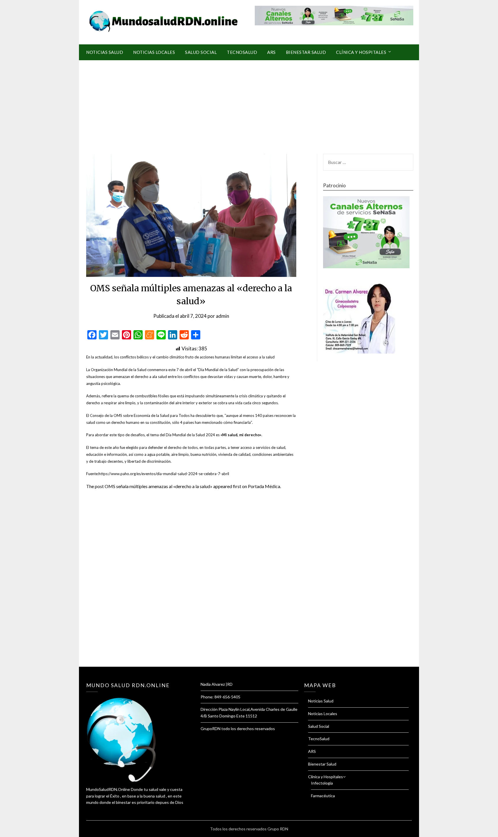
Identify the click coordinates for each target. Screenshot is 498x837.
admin (222, 316)
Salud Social (201, 52)
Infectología (322, 783)
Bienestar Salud (306, 52)
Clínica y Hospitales (361, 52)
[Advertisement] (249, 103)
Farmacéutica (323, 795)
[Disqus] (191, 585)
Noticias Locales (154, 52)
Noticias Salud (104, 52)
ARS (271, 52)
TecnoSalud (242, 52)
